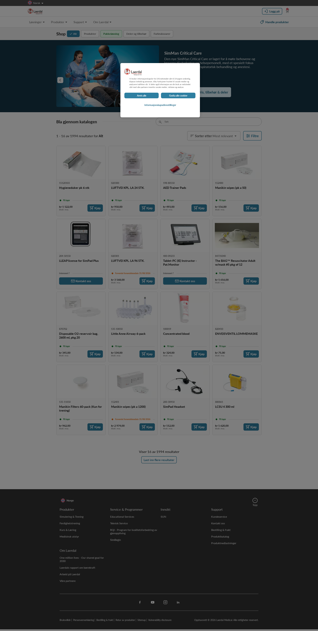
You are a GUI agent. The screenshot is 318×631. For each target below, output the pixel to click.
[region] (160, 90)
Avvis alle (141, 95)
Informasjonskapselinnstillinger (160, 105)
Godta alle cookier (178, 95)
